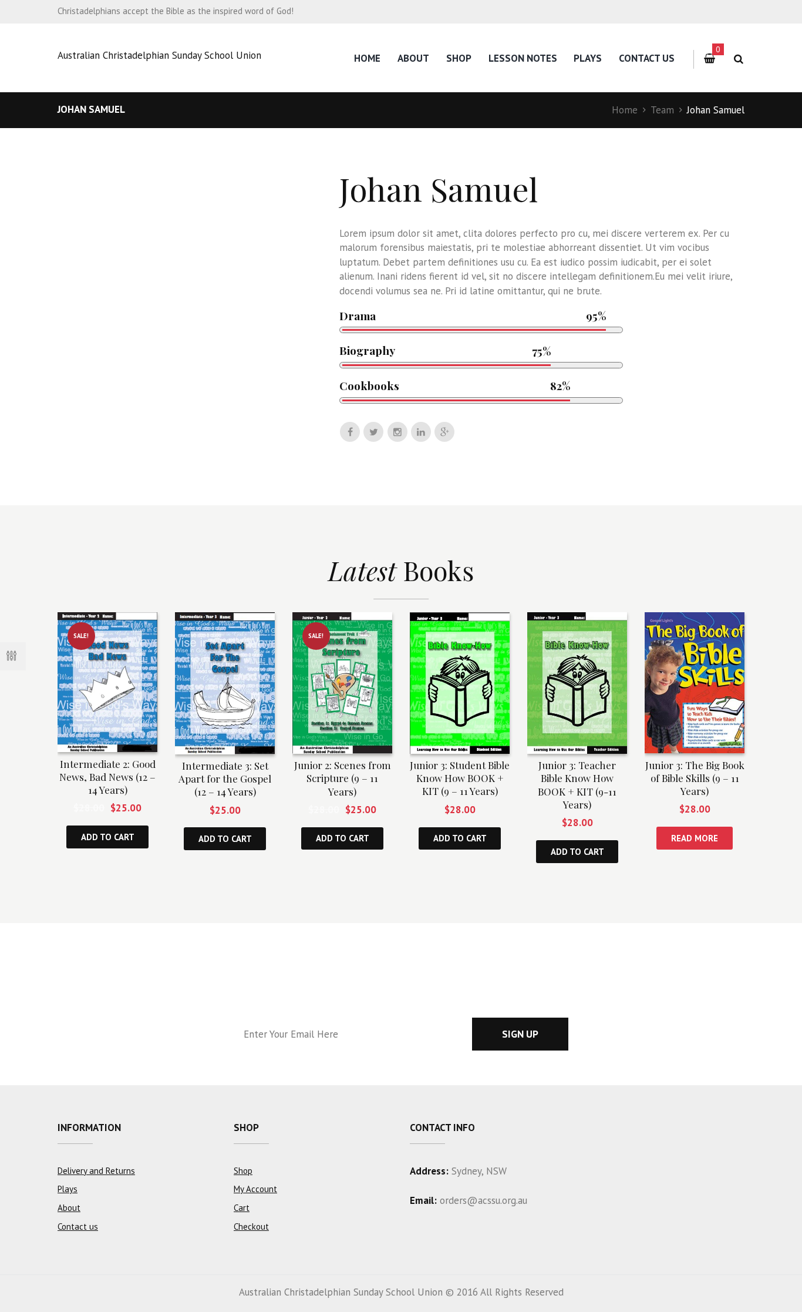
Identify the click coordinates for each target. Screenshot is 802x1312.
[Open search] (738, 59)
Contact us (78, 1226)
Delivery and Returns (96, 1170)
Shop (458, 58)
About (413, 58)
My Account (255, 1188)
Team (662, 109)
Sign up (520, 1034)
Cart (242, 1207)
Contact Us (647, 58)
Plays (588, 58)
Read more (694, 838)
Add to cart (107, 837)
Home (367, 58)
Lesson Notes (522, 58)
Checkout (251, 1226)
